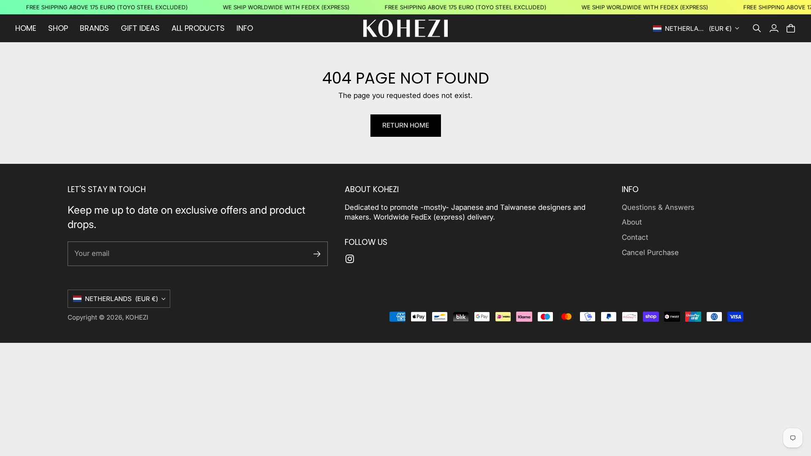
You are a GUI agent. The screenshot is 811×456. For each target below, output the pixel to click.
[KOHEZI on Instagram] (350, 259)
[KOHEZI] (405, 28)
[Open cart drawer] (790, 28)
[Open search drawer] (756, 28)
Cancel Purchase (650, 252)
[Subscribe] (317, 254)
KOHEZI (136, 317)
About (632, 222)
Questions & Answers (658, 207)
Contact (635, 237)
